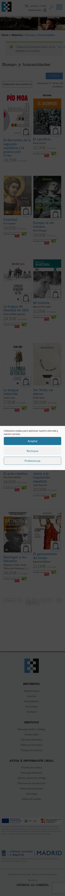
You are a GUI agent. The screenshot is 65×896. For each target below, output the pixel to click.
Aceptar (33, 441)
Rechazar (32, 450)
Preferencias (32, 460)
